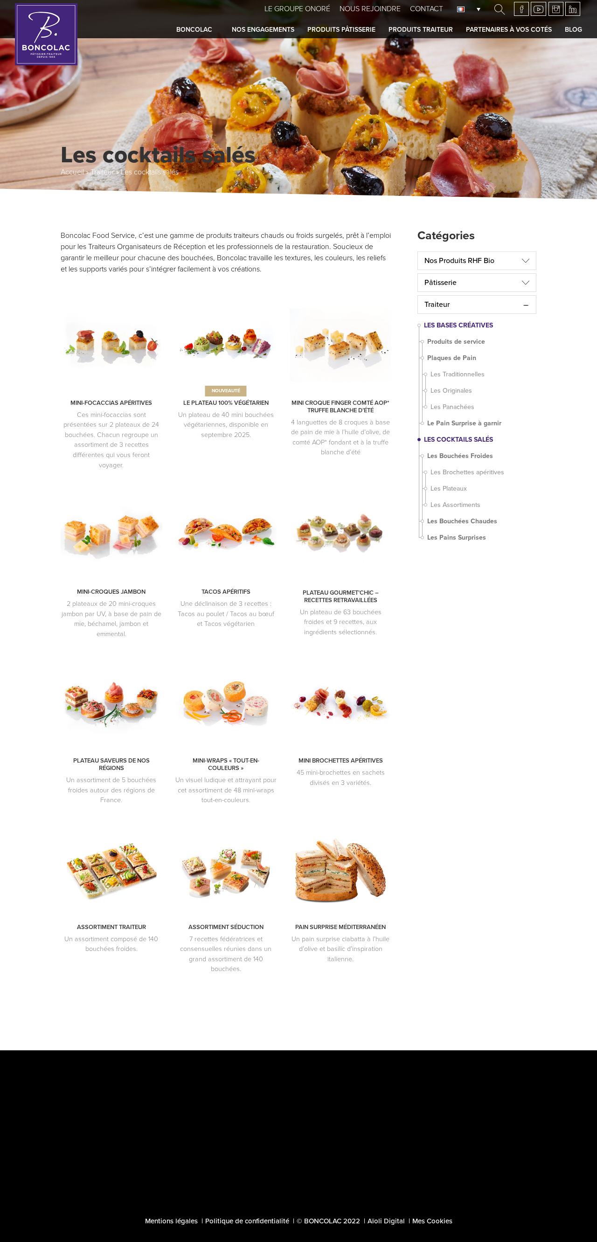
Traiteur (102, 172)
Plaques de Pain (451, 358)
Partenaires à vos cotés (509, 30)
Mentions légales (171, 1221)
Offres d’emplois (485, 1132)
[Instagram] (555, 9)
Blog (573, 30)
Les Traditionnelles (457, 374)
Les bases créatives (458, 325)
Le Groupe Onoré (297, 9)
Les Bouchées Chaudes (462, 521)
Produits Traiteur (421, 30)
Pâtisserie (440, 282)
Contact (426, 9)
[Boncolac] (46, 34)
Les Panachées (452, 407)
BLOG (298, 1172)
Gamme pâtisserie (131, 1133)
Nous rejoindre (370, 9)
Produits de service (456, 342)
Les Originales (451, 391)
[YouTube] (538, 9)
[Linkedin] (572, 9)
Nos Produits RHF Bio (459, 260)
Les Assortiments (455, 505)
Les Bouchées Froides (460, 456)
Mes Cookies (432, 1221)
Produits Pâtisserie (341, 30)
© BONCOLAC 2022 (328, 1221)
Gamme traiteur (126, 1147)
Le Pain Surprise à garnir (464, 423)
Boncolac (194, 30)
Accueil (72, 172)
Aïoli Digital (386, 1221)
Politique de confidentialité (247, 1221)
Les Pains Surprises (456, 537)
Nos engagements (263, 30)
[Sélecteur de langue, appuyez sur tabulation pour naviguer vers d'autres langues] (471, 9)
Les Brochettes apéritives (467, 472)
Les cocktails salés (458, 440)
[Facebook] (521, 9)
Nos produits (120, 1161)
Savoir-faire (117, 1105)
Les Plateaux (448, 489)
